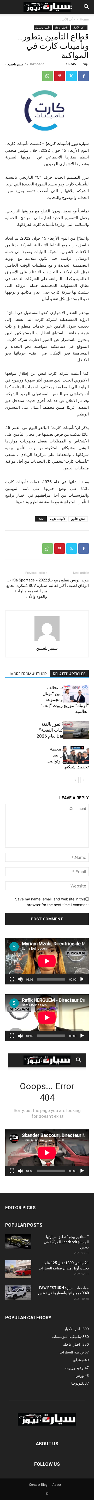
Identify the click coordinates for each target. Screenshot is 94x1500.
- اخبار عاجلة (61, 27)
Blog (44, 1484)
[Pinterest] (59, 76)
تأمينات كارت (57, 519)
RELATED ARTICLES (69, 674)
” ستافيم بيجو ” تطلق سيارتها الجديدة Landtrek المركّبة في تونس (66, 1242)
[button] (86, 7)
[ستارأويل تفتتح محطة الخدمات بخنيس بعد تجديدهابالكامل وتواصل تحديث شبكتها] (76, 755)
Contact (34, 1484)
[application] (47, 961)
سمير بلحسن (15, 64)
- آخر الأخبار (67, 19)
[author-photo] (47, 641)
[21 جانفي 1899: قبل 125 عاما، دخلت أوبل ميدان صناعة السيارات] (18, 1269)
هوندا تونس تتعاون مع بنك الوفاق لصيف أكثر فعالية (68, 583)
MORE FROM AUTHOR (28, 674)
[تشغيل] (82, 979)
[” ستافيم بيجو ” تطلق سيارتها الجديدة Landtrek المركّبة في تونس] (18, 1241)
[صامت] (20, 979)
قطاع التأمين (78, 519)
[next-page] (75, 780)
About (56, 1484)
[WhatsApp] (47, 76)
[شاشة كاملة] (12, 979)
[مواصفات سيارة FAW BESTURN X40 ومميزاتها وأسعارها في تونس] (18, 1292)
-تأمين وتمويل (42, 27)
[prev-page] (83, 780)
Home (84, 19)
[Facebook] (83, 76)
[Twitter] (71, 76)
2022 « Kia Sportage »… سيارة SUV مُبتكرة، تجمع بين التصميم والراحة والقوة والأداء (26, 588)
